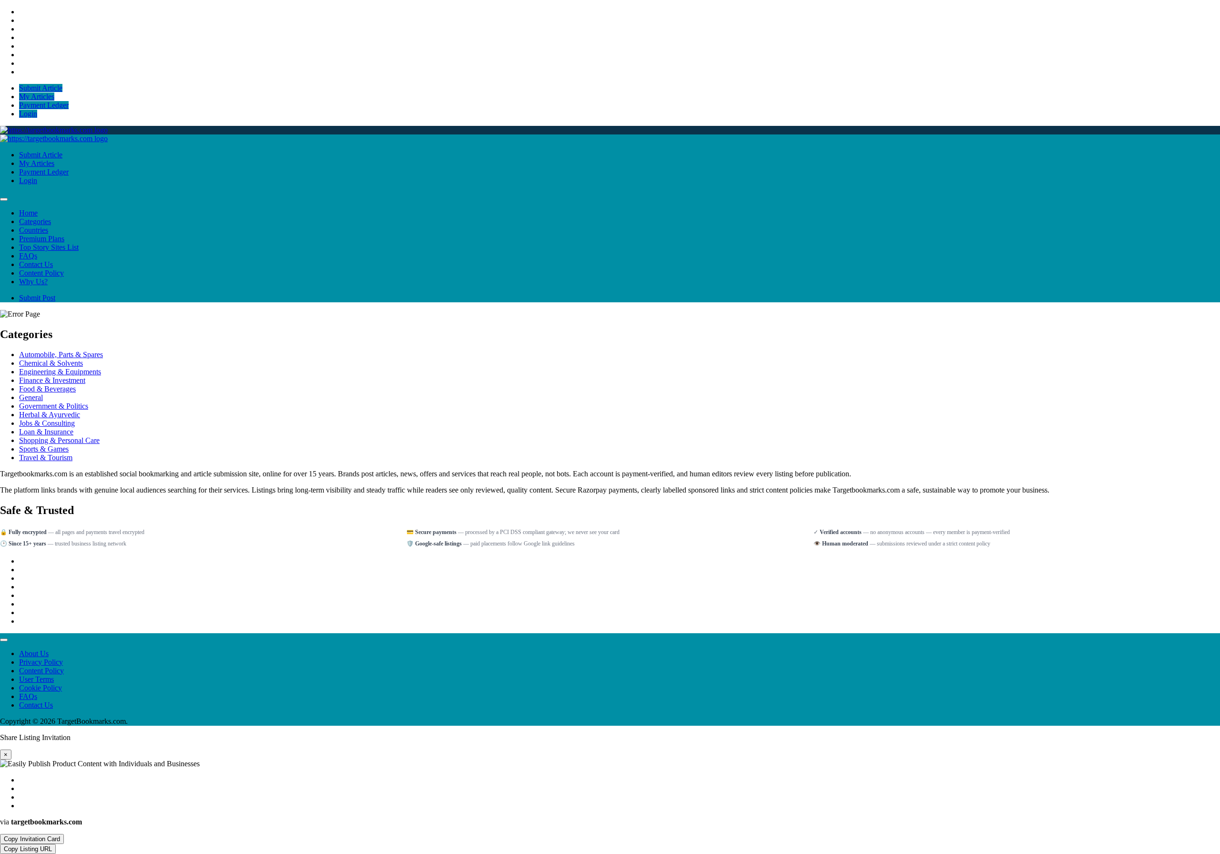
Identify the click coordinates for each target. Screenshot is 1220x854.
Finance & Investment (52, 380)
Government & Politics (53, 406)
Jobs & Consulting (47, 423)
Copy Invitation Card (32, 839)
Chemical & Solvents (51, 363)
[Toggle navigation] (4, 199)
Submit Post (37, 298)
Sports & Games (44, 449)
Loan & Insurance (46, 432)
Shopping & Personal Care (59, 440)
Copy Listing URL (28, 849)
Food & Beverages (47, 389)
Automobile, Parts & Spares (61, 354)
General (31, 397)
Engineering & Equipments (60, 372)
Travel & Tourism (45, 457)
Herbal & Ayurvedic (49, 415)
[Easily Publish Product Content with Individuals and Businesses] (54, 130)
